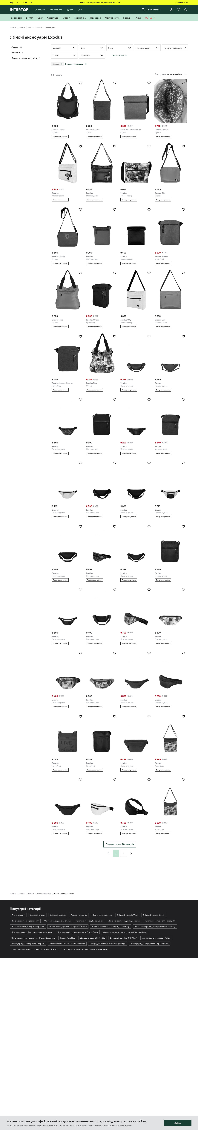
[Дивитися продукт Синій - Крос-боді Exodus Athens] (170, 228)
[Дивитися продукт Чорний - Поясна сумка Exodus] (136, 418)
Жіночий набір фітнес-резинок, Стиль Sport (78, 932)
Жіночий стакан (37, 915)
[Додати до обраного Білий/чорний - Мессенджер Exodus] (149, 146)
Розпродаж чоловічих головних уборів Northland (34, 949)
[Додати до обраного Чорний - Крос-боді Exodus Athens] (114, 273)
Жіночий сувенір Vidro (127, 915)
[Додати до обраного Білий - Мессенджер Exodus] (80, 146)
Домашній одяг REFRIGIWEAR (123, 938)
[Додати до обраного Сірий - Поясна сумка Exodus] (149, 653)
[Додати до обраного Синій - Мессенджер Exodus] (183, 399)
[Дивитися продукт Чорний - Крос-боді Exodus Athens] (102, 291)
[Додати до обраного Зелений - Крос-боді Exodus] (183, 779)
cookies (56, 1121)
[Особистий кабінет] (171, 9)
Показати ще (118, 55)
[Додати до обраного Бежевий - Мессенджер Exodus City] (183, 273)
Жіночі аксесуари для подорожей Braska (68, 926)
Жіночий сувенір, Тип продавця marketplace (32, 932)
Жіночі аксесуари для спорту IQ (160, 921)
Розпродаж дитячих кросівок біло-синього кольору (85, 949)
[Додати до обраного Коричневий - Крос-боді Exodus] (80, 716)
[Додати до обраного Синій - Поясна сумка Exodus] (149, 589)
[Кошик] (185, 9)
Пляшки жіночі (18, 915)
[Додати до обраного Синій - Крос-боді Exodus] (114, 716)
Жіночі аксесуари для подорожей (124, 921)
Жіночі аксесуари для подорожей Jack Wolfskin (124, 932)
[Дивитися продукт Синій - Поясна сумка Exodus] (170, 671)
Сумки (14, 47)
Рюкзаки (16, 53)
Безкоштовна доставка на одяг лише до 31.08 (100, 2)
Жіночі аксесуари (44, 893)
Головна (13, 27)
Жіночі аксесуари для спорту (25, 921)
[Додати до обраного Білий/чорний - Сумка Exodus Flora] (114, 336)
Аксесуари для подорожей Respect (28, 944)
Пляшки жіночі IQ (79, 915)
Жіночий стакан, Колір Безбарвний (28, 926)
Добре (177, 1123)
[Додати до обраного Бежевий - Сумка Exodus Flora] (80, 273)
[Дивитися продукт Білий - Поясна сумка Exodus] (67, 481)
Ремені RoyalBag (67, 938)
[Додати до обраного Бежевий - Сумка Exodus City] (183, 146)
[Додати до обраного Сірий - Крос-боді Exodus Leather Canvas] (80, 336)
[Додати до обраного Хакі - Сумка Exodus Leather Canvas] (149, 83)
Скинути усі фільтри (74, 64)
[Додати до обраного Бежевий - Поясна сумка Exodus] (114, 653)
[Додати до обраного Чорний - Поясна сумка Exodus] (149, 399)
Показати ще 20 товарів (120, 844)
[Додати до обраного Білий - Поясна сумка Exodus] (80, 463)
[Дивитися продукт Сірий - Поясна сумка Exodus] (136, 671)
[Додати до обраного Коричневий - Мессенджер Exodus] (114, 209)
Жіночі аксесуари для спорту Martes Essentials (33, 938)
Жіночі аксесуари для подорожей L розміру (154, 926)
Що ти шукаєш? (153, 10)
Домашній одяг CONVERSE (92, 938)
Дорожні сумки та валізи (24, 58)
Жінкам (40, 27)
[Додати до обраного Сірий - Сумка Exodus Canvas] (114, 83)
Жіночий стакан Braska (154, 915)
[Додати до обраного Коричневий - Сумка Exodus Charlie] (80, 209)
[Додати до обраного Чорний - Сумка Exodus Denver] (80, 83)
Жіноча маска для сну (102, 915)
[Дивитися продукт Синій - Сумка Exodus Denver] (170, 101)
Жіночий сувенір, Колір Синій (89, 921)
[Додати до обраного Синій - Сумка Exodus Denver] (183, 83)
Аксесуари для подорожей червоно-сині (149, 944)
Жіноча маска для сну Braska (57, 921)
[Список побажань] (178, 9)
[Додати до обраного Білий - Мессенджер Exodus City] (149, 273)
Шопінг (22, 27)
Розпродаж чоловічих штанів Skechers (67, 944)
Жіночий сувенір (58, 915)
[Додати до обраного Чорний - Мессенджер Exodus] (114, 146)
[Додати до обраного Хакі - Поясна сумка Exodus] (149, 336)
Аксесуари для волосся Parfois (156, 938)
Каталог (31, 27)
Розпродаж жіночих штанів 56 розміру (107, 944)
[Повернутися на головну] (19, 9)
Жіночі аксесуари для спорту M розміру (110, 926)
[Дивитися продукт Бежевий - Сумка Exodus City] (170, 164)
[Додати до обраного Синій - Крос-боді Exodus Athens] (183, 209)
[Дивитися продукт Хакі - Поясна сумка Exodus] (136, 355)
